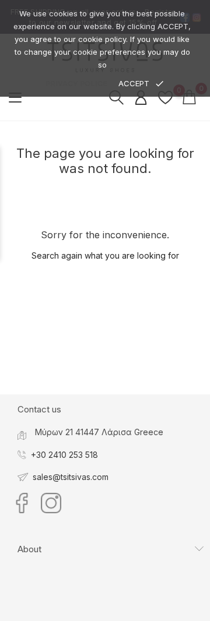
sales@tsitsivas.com (70, 477)
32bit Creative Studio (129, 611)
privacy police (76, 83)
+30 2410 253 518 (64, 455)
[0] (165, 97)
